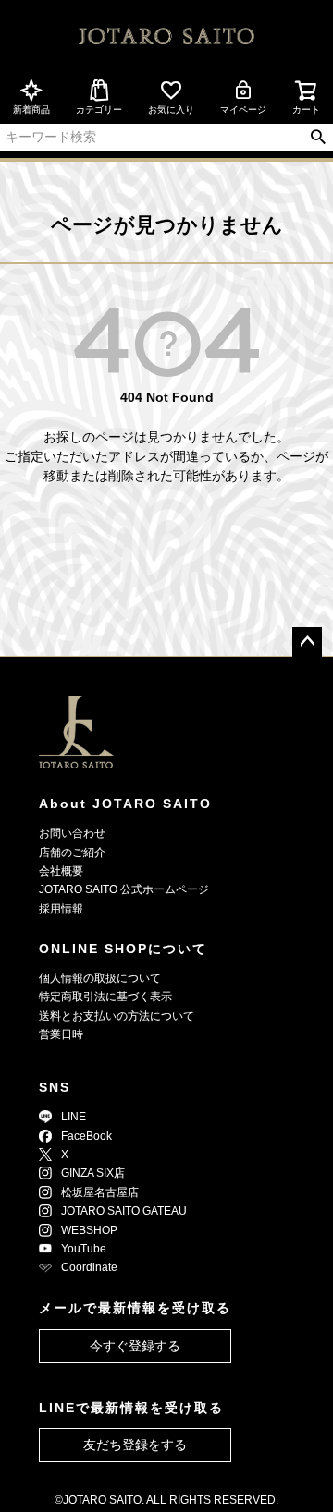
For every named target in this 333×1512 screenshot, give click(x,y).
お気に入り (171, 109)
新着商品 (31, 109)
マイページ (243, 109)
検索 (317, 138)
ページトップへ (307, 642)
